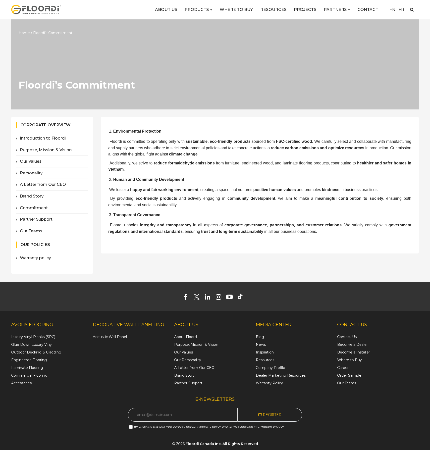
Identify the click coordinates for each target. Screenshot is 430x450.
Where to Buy (236, 9)
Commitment (34, 207)
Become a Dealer (352, 344)
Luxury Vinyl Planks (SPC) (33, 337)
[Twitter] (198, 298)
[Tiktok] (242, 298)
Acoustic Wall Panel (110, 337)
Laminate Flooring (27, 367)
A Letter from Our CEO (43, 184)
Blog (260, 337)
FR (401, 9)
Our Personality (187, 360)
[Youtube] (231, 298)
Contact (368, 9)
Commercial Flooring (29, 375)
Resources (273, 9)
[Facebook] (187, 298)
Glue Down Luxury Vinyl (32, 344)
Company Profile (270, 367)
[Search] (412, 9)
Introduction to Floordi (43, 138)
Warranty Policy (269, 383)
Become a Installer (353, 352)
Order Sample (349, 375)
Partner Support (36, 219)
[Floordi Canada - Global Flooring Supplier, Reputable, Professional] (36, 9)
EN (392, 9)
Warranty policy (35, 257)
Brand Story (32, 196)
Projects (305, 9)
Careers (343, 367)
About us (166, 9)
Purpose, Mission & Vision (46, 150)
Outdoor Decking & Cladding (36, 352)
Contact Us (347, 337)
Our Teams (31, 231)
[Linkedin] (209, 298)
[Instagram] (220, 298)
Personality (31, 173)
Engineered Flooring (29, 360)
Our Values (31, 161)
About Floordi (186, 337)
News (261, 344)
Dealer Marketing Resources (281, 375)
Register (271, 414)
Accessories (21, 383)
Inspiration (265, 352)
